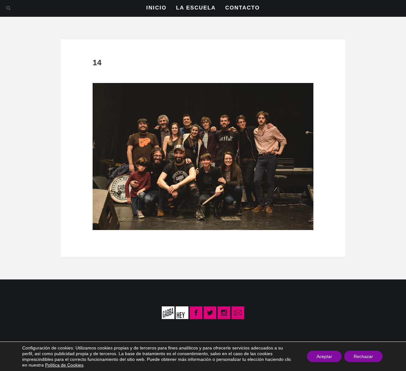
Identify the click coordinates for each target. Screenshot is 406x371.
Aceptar (324, 356)
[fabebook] (197, 312)
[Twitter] (210, 312)
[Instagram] (224, 312)
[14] (203, 156)
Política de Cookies (64, 365)
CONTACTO (242, 8)
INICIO (156, 8)
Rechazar (363, 356)
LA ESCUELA (196, 8)
